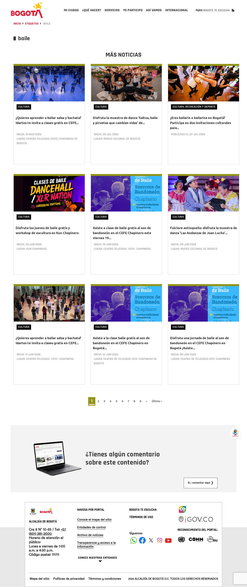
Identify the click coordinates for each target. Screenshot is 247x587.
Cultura (24, 107)
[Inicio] (27, 10)
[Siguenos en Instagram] (159, 540)
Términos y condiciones (104, 578)
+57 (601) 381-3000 (47, 531)
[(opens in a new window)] (182, 509)
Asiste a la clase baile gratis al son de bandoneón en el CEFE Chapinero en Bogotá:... (121, 343)
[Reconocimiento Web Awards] (212, 539)
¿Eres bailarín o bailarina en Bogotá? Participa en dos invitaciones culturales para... (200, 123)
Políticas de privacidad (69, 578)
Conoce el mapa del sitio (94, 519)
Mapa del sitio (39, 578)
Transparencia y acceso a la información (96, 544)
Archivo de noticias (90, 535)
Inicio (17, 24)
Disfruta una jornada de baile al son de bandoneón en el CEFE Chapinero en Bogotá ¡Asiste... (199, 343)
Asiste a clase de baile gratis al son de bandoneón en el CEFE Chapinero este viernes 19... (122, 233)
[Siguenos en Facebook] (133, 540)
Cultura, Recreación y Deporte (194, 107)
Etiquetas (32, 24)
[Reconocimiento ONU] (181, 539)
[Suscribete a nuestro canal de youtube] (168, 540)
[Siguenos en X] (151, 540)
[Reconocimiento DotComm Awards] (196, 539)
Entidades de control (91, 527)
